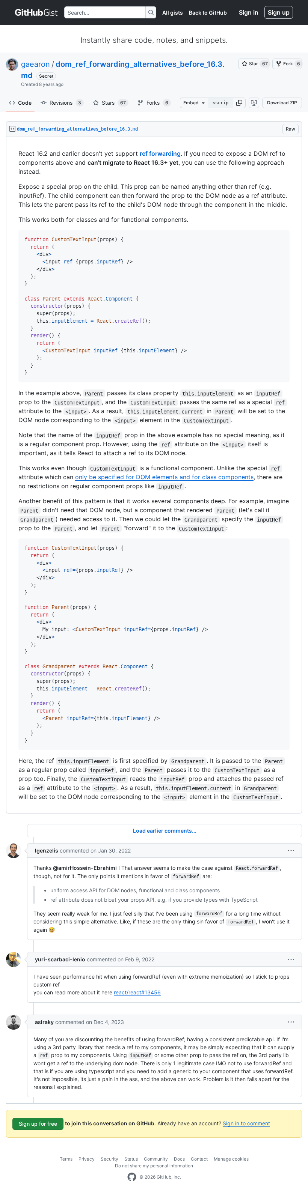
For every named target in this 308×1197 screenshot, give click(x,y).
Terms (66, 1159)
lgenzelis (46, 850)
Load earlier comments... (164, 830)
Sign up (279, 12)
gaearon (35, 64)
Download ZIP (282, 102)
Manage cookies (231, 1159)
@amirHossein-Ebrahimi (85, 868)
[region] (154, 475)
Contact (199, 1159)
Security (109, 1159)
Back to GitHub (208, 12)
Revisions (65, 102)
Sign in (248, 12)
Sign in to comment (246, 1123)
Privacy (87, 1159)
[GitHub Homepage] (131, 1177)
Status (131, 1159)
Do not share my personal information (154, 1165)
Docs (179, 1159)
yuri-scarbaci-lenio (60, 959)
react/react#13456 (137, 992)
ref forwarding (160, 153)
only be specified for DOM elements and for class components (164, 477)
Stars (114, 102)
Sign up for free (38, 1123)
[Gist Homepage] (36, 12)
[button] (239, 103)
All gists (172, 12)
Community (156, 1159)
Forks (157, 102)
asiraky (44, 1022)
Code (25, 102)
